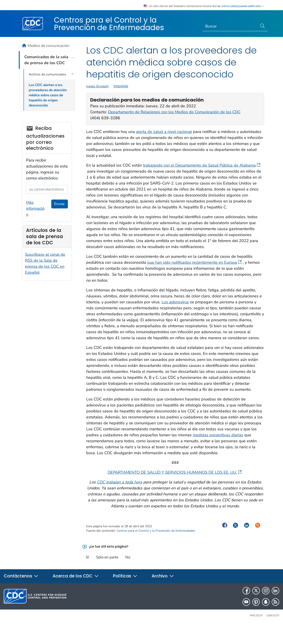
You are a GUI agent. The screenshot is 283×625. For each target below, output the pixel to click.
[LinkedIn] (275, 590)
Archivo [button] (160, 576)
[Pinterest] (256, 602)
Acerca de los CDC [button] (73, 576)
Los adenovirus (175, 302)
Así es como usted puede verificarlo (237, 6)
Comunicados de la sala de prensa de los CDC (46, 59)
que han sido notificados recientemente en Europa (192, 262)
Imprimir (121, 86)
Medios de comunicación (48, 45)
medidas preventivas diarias (218, 435)
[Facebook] (246, 590)
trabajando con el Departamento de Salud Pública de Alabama (199, 165)
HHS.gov (256, 615)
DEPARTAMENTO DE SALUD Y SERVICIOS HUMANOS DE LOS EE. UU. (172, 472)
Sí (87, 557)
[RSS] (275, 602)
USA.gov (272, 615)
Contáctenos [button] (18, 576)
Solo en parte (107, 557)
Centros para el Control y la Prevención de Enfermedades (109, 23)
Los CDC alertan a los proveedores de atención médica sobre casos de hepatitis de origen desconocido (48, 95)
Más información (35, 208)
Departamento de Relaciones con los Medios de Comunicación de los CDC (174, 112)
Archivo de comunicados (47, 74)
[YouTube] (246, 602)
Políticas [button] (122, 576)
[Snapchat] (266, 602)
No (127, 557)
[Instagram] (266, 590)
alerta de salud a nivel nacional (164, 131)
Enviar (59, 203)
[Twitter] (256, 590)
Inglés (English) (97, 86)
